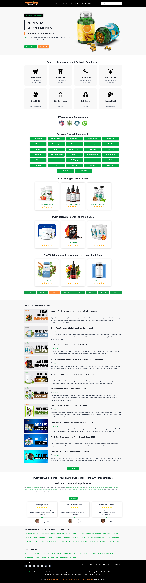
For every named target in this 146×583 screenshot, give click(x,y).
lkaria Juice (54, 541)
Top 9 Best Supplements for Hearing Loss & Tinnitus (72, 422)
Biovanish (28, 545)
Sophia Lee (55, 315)
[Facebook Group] (46, 566)
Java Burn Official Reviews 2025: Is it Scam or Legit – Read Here (77, 359)
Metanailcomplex (37, 545)
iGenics (83, 537)
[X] (29, 566)
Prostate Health (29, 557)
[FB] (25, 566)
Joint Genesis (45, 533)
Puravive (81, 533)
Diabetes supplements (69, 553)
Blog (56, 3)
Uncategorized (64, 557)
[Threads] (42, 566)
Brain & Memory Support (54, 553)
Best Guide (64, 3)
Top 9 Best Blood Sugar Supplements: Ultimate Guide (72, 451)
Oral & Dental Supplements (105, 553)
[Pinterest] (50, 566)
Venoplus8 (42, 537)
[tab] (30, 292)
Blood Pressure (41, 553)
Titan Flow (69, 534)
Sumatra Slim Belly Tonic (57, 533)
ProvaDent (98, 533)
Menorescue (47, 545)
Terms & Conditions (95, 564)
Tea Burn (68, 541)
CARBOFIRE (106, 537)
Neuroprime (50, 537)
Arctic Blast (103, 541)
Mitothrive (55, 545)
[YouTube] (38, 566)
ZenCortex (90, 537)
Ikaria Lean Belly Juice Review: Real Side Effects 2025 (72, 374)
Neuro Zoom (115, 533)
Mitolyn (75, 533)
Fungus (79, 553)
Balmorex (28, 537)
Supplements (45, 557)
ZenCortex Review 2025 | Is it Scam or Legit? (69, 405)
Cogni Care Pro (94, 541)
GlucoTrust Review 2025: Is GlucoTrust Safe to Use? (72, 328)
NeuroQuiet (97, 537)
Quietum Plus (29, 541)
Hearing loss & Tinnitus (89, 553)
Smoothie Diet (67, 537)
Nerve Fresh (75, 537)
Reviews (37, 557)
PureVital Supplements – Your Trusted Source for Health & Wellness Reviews (69, 579)
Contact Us (117, 564)
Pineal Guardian (45, 541)
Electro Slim (111, 541)
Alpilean (118, 541)
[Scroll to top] (140, 580)
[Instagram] (34, 566)
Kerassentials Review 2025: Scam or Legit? (68, 389)
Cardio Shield (84, 541)
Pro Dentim (36, 533)
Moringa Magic (90, 533)
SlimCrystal (75, 541)
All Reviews (74, 3)
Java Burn (29, 533)
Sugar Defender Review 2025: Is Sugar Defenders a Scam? (74, 311)
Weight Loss (73, 557)
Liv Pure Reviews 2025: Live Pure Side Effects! (69, 345)
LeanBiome (58, 537)
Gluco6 (37, 541)
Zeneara (35, 537)
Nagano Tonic (115, 537)
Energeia (61, 541)
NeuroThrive (106, 533)
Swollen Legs (54, 557)
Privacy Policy (107, 564)
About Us (84, 564)
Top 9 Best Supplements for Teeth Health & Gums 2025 (73, 437)
